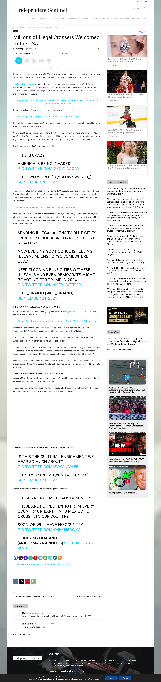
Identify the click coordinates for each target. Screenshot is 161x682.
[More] (60, 558)
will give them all (71, 311)
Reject (125, 678)
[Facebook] (133, 2)
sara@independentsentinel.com (71, 671)
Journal (20, 191)
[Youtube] (146, 2)
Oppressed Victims (101, 18)
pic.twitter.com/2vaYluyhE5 (48, 466)
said (77, 139)
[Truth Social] (25, 558)
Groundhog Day (121, 18)
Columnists (138, 18)
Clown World (58, 18)
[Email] (45, 558)
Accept (111, 678)
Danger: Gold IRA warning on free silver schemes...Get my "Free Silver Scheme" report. (58, 321)
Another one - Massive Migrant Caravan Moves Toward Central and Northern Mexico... (126, 425)
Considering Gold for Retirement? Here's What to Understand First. (48, 116)
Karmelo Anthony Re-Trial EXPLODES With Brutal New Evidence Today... (126, 460)
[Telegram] (40, 558)
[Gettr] (35, 558)
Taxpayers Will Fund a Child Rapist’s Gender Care (33, 596)
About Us (42, 18)
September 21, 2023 (37, 298)
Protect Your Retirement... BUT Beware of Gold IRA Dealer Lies (45, 207)
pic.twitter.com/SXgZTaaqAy (48, 168)
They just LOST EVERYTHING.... (123, 493)
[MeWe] (55, 558)
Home (32, 18)
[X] (142, 2)
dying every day (46, 328)
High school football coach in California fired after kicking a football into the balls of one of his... (127, 389)
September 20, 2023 (37, 182)
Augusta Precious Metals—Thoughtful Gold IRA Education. (44, 564)
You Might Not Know (78, 18)
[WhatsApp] (33, 581)
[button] (145, 9)
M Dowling (19, 49)
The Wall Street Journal (23, 84)
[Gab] (30, 558)
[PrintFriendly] (50, 558)
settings (96, 679)
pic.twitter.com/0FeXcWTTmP (49, 284)
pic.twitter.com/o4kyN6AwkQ (49, 529)
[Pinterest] (137, 2)
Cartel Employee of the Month (88, 596)
